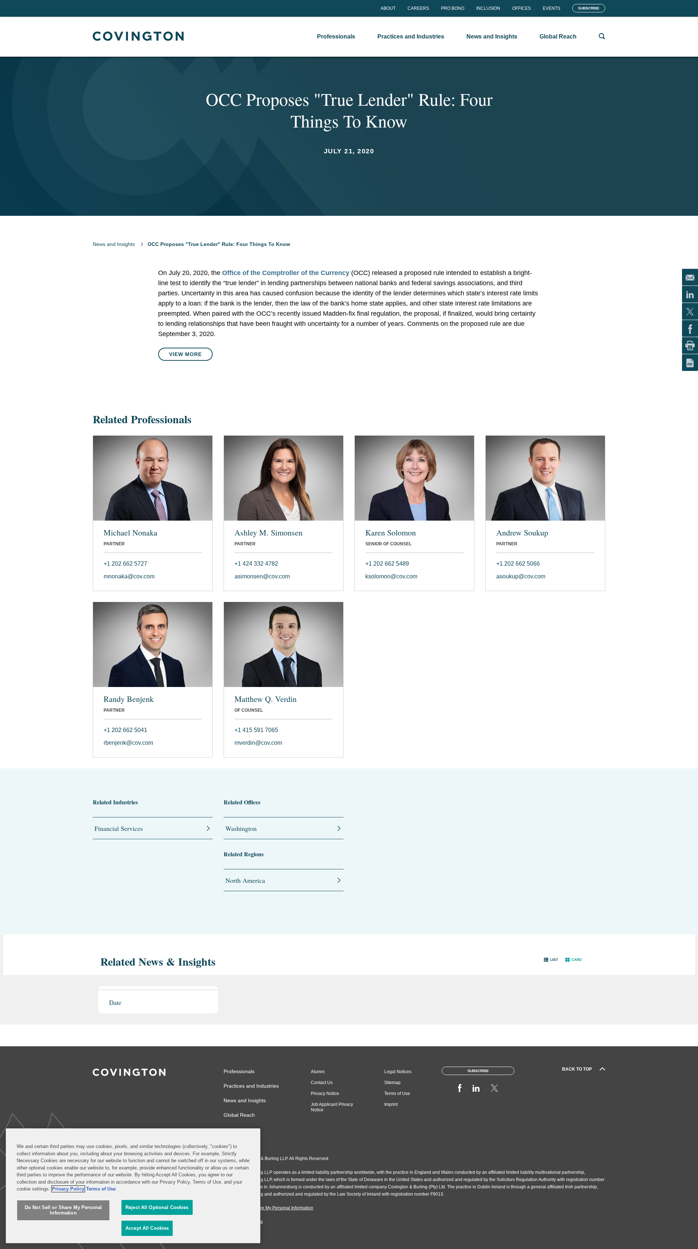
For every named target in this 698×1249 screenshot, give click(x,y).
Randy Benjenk (129, 699)
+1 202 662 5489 (387, 564)
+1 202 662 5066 (518, 564)
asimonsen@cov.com (262, 576)
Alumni (318, 1071)
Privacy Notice (325, 1093)
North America (245, 880)
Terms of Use (397, 1093)
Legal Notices (398, 1071)
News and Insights (114, 244)
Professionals (239, 1071)
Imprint (391, 1104)
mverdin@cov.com (258, 743)
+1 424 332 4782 (256, 564)
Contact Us (322, 1082)
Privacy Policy (68, 1189)
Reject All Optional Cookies (157, 1207)
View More (185, 354)
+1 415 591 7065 (256, 730)
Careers (418, 8)
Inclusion (488, 8)
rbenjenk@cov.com (128, 743)
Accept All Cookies (147, 1228)
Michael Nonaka (130, 533)
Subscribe (588, 8)
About (388, 8)
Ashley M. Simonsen (268, 533)
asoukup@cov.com (520, 576)
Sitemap (392, 1082)
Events (551, 8)
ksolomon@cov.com (391, 576)
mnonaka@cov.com (129, 576)
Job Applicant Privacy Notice (332, 1107)
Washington (241, 828)
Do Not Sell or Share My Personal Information (63, 1210)
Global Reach (239, 1115)
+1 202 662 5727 (125, 564)
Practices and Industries (251, 1086)
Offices (521, 8)
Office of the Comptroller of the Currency (285, 272)
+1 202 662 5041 (125, 730)
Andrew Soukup (522, 533)
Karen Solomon (390, 533)
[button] (551, 959)
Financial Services (119, 828)
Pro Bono (452, 8)
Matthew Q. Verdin (265, 699)
